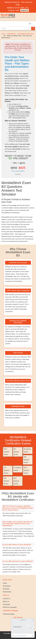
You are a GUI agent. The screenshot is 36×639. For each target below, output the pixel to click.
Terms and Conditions (18, 171)
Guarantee (6, 604)
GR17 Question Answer (26, 470)
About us (6, 601)
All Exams (6, 589)
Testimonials (7, 592)
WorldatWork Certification (26, 34)
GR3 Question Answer (16, 481)
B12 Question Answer (16, 451)
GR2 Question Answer (6, 481)
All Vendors (7, 586)
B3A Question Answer (26, 459)
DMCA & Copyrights (10, 607)
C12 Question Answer (6, 470)
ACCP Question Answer (6, 451)
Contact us (6, 598)
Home (3, 34)
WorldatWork (11, 34)
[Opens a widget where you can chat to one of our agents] (22, 628)
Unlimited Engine (8, 614)
